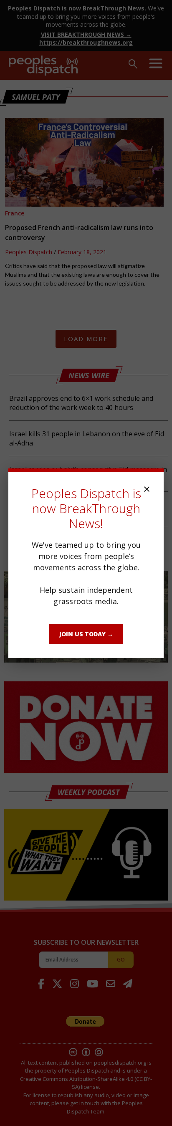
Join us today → (86, 634)
